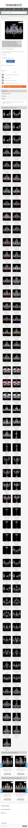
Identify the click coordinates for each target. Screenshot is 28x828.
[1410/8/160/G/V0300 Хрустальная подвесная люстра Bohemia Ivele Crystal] (17, 255)
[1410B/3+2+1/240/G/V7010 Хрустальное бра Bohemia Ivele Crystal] (17, 653)
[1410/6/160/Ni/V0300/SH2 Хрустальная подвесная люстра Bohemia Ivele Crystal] (7, 396)
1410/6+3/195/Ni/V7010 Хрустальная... (8, 170)
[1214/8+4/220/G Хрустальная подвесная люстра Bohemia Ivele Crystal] (7, 786)
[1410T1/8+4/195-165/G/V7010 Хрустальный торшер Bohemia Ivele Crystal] (17, 524)
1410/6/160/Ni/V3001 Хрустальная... (17, 350)
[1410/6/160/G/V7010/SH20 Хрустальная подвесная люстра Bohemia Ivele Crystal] (17, 383)
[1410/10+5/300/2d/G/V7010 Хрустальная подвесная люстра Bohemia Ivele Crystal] (17, 691)
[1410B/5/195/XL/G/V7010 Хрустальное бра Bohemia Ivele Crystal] (17, 678)
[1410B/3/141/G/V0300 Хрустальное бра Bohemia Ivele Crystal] (17, 614)
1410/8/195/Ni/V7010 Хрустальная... (7, 286)
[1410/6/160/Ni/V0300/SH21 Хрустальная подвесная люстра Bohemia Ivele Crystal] (17, 396)
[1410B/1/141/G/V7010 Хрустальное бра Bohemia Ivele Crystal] (17, 127)
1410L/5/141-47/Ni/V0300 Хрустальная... (16, 492)
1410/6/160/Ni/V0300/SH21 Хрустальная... (18, 401)
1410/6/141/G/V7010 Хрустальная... (7, 132)
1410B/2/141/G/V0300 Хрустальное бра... (17, 119)
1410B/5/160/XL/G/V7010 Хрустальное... (8, 684)
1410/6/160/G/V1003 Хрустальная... (17, 337)
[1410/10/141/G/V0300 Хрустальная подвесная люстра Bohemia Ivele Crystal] (17, 281)
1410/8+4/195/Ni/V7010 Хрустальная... (17, 234)
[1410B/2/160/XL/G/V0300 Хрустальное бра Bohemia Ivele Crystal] (7, 563)
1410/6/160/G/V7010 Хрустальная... (17, 183)
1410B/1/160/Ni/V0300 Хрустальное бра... (7, 581)
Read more (16, 74)
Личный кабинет (5, 806)
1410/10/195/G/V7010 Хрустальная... (7, 311)
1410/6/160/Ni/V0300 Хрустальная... (7, 196)
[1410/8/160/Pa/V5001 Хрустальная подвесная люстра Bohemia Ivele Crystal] (7, 434)
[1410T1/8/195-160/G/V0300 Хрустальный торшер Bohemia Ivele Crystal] (7, 524)
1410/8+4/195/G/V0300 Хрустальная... (7, 222)
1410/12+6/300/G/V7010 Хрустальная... (8, 722)
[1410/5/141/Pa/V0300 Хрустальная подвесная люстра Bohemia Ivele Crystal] (7, 422)
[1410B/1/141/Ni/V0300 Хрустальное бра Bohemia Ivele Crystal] (7, 139)
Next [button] (26, 765)
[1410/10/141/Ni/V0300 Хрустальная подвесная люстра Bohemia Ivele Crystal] (17, 293)
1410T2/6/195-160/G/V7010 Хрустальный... (7, 543)
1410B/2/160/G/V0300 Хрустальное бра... (17, 555)
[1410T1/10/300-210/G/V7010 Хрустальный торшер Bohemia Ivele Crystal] (7, 511)
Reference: (3, 49)
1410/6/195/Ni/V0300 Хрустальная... (7, 209)
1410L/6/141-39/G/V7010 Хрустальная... (7, 504)
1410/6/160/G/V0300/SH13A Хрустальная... (8, 376)
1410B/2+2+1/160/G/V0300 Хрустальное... (18, 607)
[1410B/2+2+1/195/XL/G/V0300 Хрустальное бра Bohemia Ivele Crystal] (7, 614)
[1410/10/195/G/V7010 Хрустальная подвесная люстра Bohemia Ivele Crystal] (7, 306)
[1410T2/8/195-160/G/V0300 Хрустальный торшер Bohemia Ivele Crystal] (17, 537)
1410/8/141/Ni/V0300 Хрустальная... (17, 247)
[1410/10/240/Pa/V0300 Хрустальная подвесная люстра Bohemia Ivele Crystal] (17, 409)
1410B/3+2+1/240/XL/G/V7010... (9, 670)
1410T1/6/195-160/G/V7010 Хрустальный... (17, 517)
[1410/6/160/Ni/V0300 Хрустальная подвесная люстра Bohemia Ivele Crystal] (7, 191)
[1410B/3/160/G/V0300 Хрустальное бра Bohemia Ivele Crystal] (7, 627)
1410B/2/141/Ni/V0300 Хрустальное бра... (17, 145)
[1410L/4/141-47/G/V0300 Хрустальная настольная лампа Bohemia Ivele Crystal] (17, 473)
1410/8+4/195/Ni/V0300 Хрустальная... (8, 234)
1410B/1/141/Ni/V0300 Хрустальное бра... (7, 145)
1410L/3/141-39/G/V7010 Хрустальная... (16, 466)
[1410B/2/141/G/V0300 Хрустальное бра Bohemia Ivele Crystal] (17, 114)
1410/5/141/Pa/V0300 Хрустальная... (7, 427)
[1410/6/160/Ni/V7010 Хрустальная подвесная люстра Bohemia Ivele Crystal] (17, 191)
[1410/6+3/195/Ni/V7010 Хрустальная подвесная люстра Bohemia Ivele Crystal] (7, 165)
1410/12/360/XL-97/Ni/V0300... (16, 709)
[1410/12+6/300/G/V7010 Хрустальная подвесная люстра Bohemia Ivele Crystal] (7, 717)
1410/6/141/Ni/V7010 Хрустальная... (17, 170)
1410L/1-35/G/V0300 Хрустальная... (16, 453)
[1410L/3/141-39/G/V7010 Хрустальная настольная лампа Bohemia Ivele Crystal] (17, 460)
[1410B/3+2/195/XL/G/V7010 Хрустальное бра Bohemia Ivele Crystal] (7, 653)
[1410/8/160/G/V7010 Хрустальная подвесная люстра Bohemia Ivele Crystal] (7, 268)
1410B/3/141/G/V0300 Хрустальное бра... (17, 619)
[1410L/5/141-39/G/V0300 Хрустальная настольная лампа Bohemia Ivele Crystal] (7, 486)
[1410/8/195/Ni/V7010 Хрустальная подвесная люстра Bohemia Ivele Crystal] (7, 281)
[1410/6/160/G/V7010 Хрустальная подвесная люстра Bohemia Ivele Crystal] (17, 178)
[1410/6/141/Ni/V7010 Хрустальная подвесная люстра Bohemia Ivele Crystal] (17, 165)
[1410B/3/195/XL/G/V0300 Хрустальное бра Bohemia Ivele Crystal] (7, 640)
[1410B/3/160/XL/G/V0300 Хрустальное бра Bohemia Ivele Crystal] (17, 627)
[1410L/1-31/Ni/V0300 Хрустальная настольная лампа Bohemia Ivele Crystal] (7, 447)
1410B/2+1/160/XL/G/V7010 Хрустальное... (18, 594)
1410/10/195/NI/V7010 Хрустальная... (7, 324)
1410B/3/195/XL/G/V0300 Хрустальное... (8, 645)
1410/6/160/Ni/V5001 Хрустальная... (17, 363)
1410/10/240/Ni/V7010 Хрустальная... (7, 337)
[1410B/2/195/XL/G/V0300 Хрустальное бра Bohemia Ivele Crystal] (17, 563)
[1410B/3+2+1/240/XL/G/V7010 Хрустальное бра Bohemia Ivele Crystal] (7, 665)
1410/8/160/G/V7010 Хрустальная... (7, 273)
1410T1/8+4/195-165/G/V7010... (16, 530)
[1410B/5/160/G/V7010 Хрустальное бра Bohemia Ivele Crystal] (17, 665)
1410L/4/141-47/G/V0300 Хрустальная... (16, 479)
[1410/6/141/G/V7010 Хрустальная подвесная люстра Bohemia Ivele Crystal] (7, 127)
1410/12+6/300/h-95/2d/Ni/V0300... (7, 735)
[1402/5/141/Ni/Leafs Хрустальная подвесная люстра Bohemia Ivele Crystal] (7, 761)
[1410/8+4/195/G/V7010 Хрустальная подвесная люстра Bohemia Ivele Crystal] (17, 216)
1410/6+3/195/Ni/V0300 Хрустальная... (17, 157)
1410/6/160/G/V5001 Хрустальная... (7, 363)
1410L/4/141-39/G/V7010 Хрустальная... (7, 479)
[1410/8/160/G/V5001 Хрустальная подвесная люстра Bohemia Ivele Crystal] (17, 422)
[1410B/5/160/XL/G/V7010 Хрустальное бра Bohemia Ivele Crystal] (7, 678)
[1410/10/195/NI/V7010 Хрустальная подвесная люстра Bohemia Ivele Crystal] (7, 319)
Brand (3, 98)
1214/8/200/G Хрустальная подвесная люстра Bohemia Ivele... (20, 794)
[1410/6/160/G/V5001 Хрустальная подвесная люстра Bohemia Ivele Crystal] (7, 357)
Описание (4, 91)
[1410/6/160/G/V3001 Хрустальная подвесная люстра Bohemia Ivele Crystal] (7, 345)
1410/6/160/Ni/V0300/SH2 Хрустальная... (8, 401)
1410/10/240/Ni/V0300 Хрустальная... (17, 324)
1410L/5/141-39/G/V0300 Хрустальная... (7, 492)
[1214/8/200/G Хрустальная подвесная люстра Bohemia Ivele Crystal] (20, 786)
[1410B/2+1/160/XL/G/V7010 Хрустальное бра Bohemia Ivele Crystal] (17, 588)
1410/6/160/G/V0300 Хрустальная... (7, 183)
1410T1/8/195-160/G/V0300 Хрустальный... (7, 530)
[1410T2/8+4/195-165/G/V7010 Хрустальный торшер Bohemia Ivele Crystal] (7, 550)
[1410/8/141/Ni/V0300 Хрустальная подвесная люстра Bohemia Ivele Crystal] (17, 242)
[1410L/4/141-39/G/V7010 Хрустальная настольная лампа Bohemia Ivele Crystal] (7, 473)
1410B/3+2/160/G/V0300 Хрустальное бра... (18, 645)
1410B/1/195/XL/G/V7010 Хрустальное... (8, 594)
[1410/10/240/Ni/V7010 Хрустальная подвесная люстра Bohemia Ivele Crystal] (7, 332)
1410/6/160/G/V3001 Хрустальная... (7, 350)
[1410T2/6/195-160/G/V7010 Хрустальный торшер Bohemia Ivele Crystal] (7, 537)
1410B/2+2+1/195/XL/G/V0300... (9, 619)
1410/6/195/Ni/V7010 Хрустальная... (17, 209)
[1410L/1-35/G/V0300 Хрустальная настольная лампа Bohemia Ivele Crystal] (17, 447)
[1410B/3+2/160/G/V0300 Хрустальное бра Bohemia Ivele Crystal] (17, 640)
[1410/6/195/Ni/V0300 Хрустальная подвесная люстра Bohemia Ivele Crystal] (7, 204)
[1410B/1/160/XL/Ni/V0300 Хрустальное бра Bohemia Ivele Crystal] (17, 576)
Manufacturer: (4, 48)
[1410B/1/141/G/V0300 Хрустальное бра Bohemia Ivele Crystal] (7, 114)
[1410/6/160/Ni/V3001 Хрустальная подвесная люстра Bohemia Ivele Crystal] (17, 345)
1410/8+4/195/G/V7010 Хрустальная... (17, 222)
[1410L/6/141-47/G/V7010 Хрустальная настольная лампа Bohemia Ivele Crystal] (17, 499)
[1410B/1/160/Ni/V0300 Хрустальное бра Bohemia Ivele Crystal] (7, 576)
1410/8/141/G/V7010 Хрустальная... (7, 247)
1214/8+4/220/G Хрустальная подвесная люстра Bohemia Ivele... (7, 794)
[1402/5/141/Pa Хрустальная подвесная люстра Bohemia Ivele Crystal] (20, 761)
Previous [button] (1, 765)
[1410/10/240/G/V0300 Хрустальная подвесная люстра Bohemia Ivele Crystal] (7, 409)
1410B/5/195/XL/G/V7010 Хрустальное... (18, 684)
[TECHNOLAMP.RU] (14, 5)
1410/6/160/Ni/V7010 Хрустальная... (17, 196)
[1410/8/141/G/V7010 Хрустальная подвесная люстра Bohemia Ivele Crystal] (7, 242)
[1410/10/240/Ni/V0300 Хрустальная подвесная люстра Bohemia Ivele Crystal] (17, 319)
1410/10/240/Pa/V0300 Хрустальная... (17, 414)
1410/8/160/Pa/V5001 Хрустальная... (7, 440)
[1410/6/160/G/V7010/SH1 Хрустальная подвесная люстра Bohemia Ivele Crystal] (7, 383)
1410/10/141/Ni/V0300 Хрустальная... (17, 299)
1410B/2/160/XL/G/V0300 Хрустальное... (8, 568)
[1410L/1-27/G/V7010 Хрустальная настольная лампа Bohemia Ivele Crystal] (17, 434)
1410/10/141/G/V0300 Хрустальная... (17, 286)
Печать (4, 65)
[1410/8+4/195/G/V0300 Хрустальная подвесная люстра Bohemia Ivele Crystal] (7, 216)
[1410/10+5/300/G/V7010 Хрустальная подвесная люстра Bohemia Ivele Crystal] (7, 704)
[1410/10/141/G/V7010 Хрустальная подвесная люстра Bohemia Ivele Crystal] (7, 293)
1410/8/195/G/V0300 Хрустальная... (17, 273)
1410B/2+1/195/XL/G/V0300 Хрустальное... (8, 607)
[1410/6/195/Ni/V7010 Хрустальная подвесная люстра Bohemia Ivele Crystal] (17, 204)
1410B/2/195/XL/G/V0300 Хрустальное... (18, 568)
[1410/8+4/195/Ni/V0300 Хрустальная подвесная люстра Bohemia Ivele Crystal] (7, 229)
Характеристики (6, 93)
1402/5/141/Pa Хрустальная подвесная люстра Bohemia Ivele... (20, 769)
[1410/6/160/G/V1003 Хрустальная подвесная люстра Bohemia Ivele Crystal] (17, 332)
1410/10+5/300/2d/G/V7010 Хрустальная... (18, 696)
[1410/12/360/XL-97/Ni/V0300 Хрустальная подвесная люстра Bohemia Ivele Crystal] (17, 704)
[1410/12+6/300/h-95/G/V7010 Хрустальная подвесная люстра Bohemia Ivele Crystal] (17, 730)
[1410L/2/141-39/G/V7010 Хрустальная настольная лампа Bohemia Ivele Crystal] (7, 460)
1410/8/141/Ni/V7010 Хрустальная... (7, 260)
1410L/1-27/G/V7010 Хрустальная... (16, 440)
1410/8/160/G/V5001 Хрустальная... (17, 427)
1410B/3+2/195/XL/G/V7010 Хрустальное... (8, 658)
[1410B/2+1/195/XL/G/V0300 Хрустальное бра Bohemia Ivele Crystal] (7, 601)
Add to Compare (11, 65)
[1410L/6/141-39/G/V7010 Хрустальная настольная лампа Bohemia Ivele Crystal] (7, 499)
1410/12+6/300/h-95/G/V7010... (16, 735)
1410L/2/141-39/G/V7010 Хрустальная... (7, 466)
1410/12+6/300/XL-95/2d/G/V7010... (7, 748)
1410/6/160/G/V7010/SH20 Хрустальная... (18, 388)
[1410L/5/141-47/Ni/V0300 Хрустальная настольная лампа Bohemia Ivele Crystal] (17, 486)
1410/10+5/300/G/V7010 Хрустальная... (8, 709)
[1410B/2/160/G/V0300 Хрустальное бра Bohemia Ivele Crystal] (17, 550)
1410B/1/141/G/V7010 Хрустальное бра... (17, 132)
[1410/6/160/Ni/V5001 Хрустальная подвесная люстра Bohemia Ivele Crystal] (17, 357)
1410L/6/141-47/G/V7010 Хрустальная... (16, 504)
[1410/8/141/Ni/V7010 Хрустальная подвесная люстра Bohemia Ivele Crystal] (7, 255)
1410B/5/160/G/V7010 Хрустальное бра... (17, 671)
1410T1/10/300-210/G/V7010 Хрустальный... (6, 517)
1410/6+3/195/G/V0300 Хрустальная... (7, 157)
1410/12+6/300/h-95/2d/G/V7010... (16, 722)
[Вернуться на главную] (1, 16)
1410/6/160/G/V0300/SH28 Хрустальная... (18, 376)
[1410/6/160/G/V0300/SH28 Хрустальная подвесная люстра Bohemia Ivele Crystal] (17, 370)
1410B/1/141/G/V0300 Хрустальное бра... (7, 119)
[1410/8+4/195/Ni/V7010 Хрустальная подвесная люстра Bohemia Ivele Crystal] (17, 229)
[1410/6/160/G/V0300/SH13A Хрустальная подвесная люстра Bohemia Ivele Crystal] (7, 370)
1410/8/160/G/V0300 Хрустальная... (17, 260)
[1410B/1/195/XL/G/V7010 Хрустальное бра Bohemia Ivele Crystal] (7, 588)
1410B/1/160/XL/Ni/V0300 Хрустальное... (18, 581)
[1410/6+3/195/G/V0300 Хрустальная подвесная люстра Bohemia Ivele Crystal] (7, 152)
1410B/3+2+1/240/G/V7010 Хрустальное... (18, 658)
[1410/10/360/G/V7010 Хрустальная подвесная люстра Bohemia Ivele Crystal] (7, 691)
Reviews (4, 96)
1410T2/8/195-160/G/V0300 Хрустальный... (17, 543)
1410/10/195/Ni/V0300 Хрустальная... (17, 311)
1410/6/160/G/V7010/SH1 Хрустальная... (8, 388)
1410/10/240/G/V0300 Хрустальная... (7, 414)
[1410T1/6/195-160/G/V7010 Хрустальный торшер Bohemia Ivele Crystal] (17, 511)
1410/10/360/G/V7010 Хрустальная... (7, 696)
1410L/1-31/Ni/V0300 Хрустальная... (7, 453)
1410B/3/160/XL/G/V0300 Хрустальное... (18, 632)
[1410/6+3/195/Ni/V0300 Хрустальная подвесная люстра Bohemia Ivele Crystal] (17, 152)
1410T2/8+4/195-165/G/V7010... (6, 555)
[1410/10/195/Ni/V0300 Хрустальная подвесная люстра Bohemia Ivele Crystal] (17, 306)
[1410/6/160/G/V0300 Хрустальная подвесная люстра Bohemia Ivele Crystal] (7, 178)
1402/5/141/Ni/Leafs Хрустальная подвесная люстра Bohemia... (7, 769)
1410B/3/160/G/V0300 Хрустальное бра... (7, 632)
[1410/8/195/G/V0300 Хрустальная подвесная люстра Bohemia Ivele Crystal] (17, 268)
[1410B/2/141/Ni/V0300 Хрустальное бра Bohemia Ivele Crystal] (17, 139)
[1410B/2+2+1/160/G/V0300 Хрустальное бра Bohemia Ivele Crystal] (17, 601)
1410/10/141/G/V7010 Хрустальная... (7, 299)
